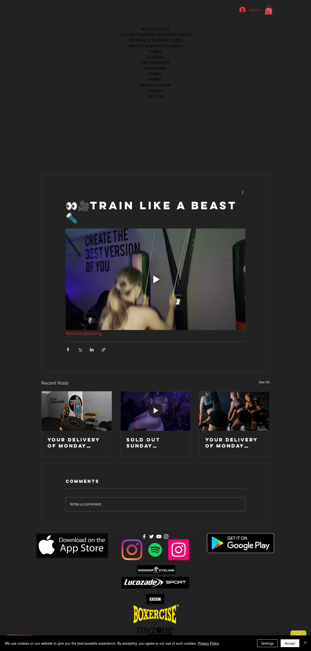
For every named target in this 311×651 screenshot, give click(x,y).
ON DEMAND (155, 68)
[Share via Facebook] (68, 349)
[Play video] (155, 279)
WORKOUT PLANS (155, 85)
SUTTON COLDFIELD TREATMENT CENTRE (155, 34)
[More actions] (242, 192)
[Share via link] (103, 349)
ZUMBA (155, 51)
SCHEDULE (155, 57)
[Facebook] (144, 536)
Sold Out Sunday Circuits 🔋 (145, 443)
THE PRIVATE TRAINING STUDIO (155, 40)
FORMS (155, 79)
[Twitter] (151, 536)
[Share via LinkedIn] (91, 349)
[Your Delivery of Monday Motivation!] (77, 411)
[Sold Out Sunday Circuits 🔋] (156, 411)
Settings (267, 643)
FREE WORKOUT (155, 62)
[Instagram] (131, 549)
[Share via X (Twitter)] (80, 349)
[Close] (305, 643)
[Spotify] (155, 549)
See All (264, 382)
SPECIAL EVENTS (155, 29)
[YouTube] (159, 536)
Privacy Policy (208, 643)
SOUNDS (155, 74)
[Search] (269, 10)
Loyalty (155, 90)
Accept (290, 643)
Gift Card (155, 96)
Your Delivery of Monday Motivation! (73, 443)
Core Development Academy (155, 46)
